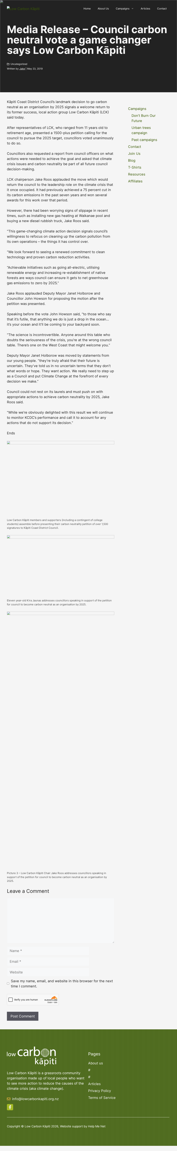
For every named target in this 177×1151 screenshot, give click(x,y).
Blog (131, 160)
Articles (145, 8)
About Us (103, 8)
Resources (136, 174)
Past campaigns (144, 140)
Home (87, 8)
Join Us (134, 154)
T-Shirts (134, 167)
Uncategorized (19, 63)
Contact (162, 8)
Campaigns (122, 8)
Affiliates (135, 181)
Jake (22, 68)
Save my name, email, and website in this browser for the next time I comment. (62, 983)
